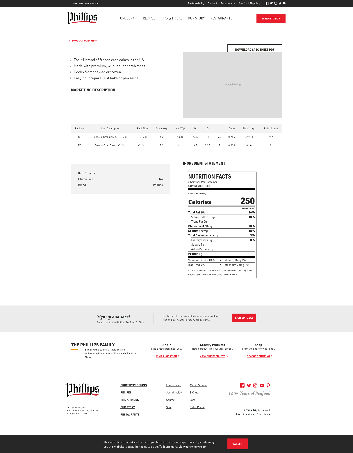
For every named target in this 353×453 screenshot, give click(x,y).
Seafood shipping (258, 356)
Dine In (166, 345)
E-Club (194, 392)
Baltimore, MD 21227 (77, 413)
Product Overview (84, 40)
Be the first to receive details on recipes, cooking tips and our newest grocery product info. (191, 317)
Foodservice (228, 3)
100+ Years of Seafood (249, 393)
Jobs (192, 400)
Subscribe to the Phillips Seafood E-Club (120, 322)
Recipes (149, 18)
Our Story (196, 18)
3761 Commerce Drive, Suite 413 (82, 410)
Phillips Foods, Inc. (76, 407)
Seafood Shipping (249, 3)
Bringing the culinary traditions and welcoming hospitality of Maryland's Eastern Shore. (110, 353)
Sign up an (113, 317)
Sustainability (196, 3)
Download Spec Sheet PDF (254, 49)
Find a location (166, 356)
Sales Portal (197, 407)
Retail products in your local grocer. (212, 348)
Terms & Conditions (246, 413)
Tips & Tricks (171, 18)
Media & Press (198, 385)
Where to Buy (271, 18)
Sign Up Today (244, 317)
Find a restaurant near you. (166, 348)
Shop (258, 345)
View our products (212, 356)
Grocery (127, 18)
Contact (212, 3)
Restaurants (221, 18)
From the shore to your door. (258, 348)
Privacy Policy (263, 413)
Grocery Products (212, 345)
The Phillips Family (93, 345)
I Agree (237, 444)
